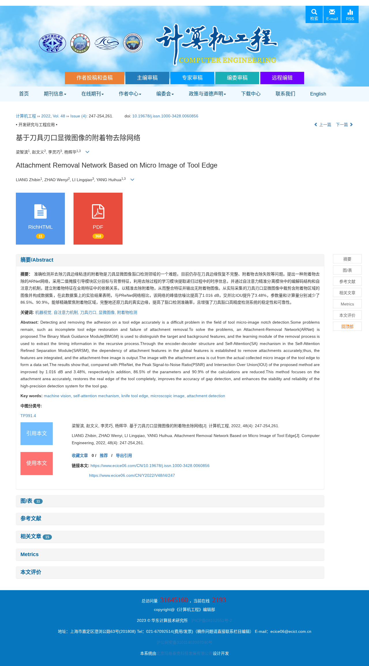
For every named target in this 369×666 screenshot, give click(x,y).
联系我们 (285, 94)
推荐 (104, 455)
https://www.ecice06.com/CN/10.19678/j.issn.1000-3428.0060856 (150, 465)
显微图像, (108, 312)
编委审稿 (237, 78)
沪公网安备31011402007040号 (184, 642)
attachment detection (206, 395)
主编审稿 (147, 78)
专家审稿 (192, 78)
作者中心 (128, 94)
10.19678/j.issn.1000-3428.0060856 (165, 116)
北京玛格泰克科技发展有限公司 (184, 653)
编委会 (163, 94)
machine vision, (58, 395)
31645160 (174, 600)
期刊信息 (53, 94)
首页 (24, 94)
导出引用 (124, 455)
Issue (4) (78, 116)
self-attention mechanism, (97, 395)
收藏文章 (80, 455)
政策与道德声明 (206, 94)
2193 (219, 600)
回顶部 (347, 326)
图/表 (30, 501)
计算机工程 (26, 116)
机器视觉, (44, 312)
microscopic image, (168, 395)
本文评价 (30, 572)
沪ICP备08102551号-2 (211, 620)
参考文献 (30, 518)
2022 (45, 116)
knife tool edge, (135, 395)
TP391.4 (28, 415)
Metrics (29, 554)
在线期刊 (91, 94)
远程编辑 (282, 78)
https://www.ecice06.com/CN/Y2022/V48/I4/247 (132, 475)
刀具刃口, (89, 312)
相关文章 (34, 536)
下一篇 (342, 124)
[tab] (170, 260)
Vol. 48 (59, 116)
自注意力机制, (67, 312)
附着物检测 (127, 312)
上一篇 (324, 124)
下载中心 (251, 94)
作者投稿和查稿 (94, 78)
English (318, 94)
